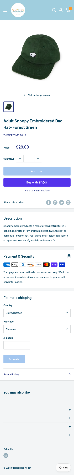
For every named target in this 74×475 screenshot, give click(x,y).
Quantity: (8, 158)
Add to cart (37, 171)
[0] (68, 10)
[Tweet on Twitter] (61, 202)
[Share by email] (68, 202)
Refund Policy (11, 374)
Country (7, 305)
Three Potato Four (14, 135)
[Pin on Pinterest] (55, 202)
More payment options (37, 190)
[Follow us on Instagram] (5, 455)
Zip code (8, 337)
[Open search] (54, 10)
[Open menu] (5, 10)
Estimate (14, 359)
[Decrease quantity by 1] (19, 158)
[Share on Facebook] (48, 202)
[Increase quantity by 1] (38, 158)
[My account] (60, 10)
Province (8, 321)
